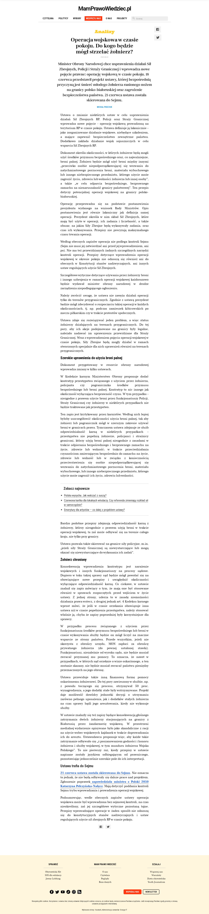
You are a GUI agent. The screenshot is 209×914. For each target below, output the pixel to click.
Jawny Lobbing (53, 878)
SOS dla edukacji (53, 875)
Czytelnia (48, 18)
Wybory (77, 18)
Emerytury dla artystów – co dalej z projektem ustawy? (94, 510)
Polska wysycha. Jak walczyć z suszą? (85, 495)
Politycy (63, 18)
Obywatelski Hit (53, 871)
